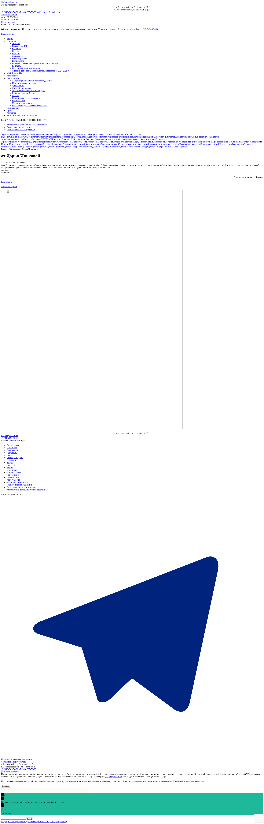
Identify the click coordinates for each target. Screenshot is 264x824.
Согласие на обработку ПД (13, 762)
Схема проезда (8, 22)
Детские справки (34, 144)
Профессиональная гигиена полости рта (231, 142)
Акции (10, 38)
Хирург (57, 134)
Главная (5, 149)
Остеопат (36, 139)
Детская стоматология (123, 142)
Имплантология (156, 142)
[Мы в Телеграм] (132, 757)
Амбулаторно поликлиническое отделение (32, 80)
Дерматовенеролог (69, 137)
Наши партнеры (19, 58)
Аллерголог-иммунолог (164, 137)
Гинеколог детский (110, 144)
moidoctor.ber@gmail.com (48, 12)
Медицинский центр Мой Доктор (17, 821)
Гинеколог (25, 134)
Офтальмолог (53, 137)
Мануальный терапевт (196, 137)
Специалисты (13, 108)
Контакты (16, 66)
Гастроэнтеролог (97, 134)
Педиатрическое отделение (25, 83)
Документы (17, 56)
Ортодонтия (256, 142)
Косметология (18, 100)
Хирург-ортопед (148, 139)
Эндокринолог (17, 137)
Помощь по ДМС (20, 46)
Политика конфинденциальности (16, 759)
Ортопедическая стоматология (72, 142)
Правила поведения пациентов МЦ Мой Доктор (35, 63)
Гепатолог (66, 139)
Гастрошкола (18, 61)
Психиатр (90, 139)
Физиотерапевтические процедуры (28, 90)
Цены (9, 455)
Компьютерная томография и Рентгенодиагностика (188, 142)
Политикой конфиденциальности (188, 781)
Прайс (10, 110)
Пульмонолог (120, 134)
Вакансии (16, 48)
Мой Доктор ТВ (14, 73)
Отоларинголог (31, 137)
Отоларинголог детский (74, 144)
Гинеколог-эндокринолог (41, 134)
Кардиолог (15, 134)
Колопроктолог (16, 139)
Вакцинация (238, 144)
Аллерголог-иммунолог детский (164, 144)
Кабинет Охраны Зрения (23, 93)
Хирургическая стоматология (44, 142)
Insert (29, 819)
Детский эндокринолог (93, 147)
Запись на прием (9, 14)
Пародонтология (141, 142)
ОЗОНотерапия (54, 139)
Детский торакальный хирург (134, 147)
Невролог (109, 134)
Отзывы (16, 43)
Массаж (15, 95)
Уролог (130, 134)
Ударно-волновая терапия (107, 139)
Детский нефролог (73, 147)
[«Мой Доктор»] (9, 2)
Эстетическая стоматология (100, 142)
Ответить (6, 813)
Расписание (12, 76)
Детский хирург (155, 147)
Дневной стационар (21, 88)
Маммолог (84, 134)
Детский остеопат (112, 147)
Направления (13, 78)
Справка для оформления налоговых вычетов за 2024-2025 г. (40, 71)
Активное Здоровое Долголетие (22, 115)
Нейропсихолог (78, 139)
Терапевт (5, 134)
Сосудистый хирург (70, 134)
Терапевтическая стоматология (15, 142)
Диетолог (27, 139)
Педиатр (5, 144)
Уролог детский (142, 144)
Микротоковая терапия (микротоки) (50, 821)
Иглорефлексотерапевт (130, 139)
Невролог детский (17, 144)
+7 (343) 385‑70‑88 (149, 29)
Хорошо (5, 786)
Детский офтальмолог (52, 144)
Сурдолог (42, 137)
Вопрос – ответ (14, 472)
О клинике (12, 41)
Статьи (15, 51)
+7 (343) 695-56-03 (27, 12)
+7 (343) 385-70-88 (9, 12)
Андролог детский (38, 147)
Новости (16, 53)
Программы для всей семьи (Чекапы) (29, 105)
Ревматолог (83, 137)
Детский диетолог (55, 147)
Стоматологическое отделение (26, 98)
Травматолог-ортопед (190, 144)
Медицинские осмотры (23, 103)
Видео (10, 462)
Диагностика (18, 85)
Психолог (160, 139)
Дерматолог (180, 137)
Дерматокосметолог (97, 137)
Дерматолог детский (209, 144)
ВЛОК (44, 139)
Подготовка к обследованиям (26, 68)
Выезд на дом (146, 137)
